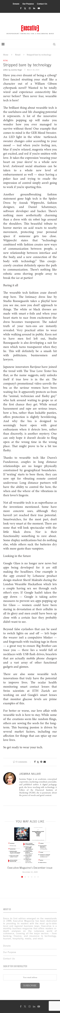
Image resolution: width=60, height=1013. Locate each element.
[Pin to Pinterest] (41, 762)
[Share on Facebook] (35, 762)
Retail (17, 54)
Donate (16, 4)
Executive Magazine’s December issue (30, 867)
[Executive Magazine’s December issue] (30, 845)
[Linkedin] (34, 8)
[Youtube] (39, 8)
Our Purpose (28, 4)
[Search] (54, 44)
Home (5, 54)
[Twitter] (25, 8)
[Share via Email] (45, 762)
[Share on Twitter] (38, 762)
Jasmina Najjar (16, 70)
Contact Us (42, 4)
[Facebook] (20, 8)
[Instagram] (30, 8)
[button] (6, 852)
